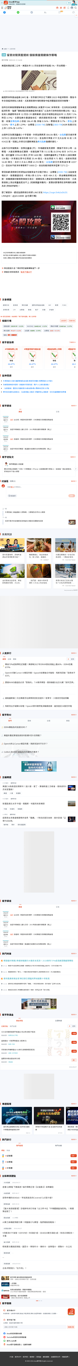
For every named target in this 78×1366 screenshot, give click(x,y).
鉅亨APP (18, 1357)
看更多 (73, 405)
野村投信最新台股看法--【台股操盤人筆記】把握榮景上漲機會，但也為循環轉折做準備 (34, 392)
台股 (5, 49)
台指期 (63, 134)
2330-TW (40, 124)
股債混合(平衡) (13, 1035)
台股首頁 (64, 321)
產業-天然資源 (13, 1053)
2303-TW (57, 124)
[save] (59, 12)
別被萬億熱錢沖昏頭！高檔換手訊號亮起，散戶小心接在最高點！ (26, 384)
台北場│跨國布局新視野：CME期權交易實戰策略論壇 (31, 419)
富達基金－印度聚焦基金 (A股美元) (14, 1040)
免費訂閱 (71, 1327)
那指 (70, 121)
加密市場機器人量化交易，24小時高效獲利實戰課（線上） (31, 429)
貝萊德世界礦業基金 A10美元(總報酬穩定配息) (18, 1049)
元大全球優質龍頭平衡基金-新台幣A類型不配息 (18, 1032)
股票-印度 (11, 1044)
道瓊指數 (14, 121)
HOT (11, 420)
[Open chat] (73, 12)
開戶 (74, 1060)
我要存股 (72, 321)
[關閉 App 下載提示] (2, 3)
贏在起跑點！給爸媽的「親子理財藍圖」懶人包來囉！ (20, 316)
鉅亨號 (25, 1357)
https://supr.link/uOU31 (55, 192)
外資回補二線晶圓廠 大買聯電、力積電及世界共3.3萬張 (25, 512)
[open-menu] (2, 8)
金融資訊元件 (55, 1357)
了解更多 (72, 342)
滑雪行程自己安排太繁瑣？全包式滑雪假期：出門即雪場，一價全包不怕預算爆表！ (65, 581)
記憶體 (9, 1155)
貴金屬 (10, 1062)
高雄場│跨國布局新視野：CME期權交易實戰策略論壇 (31, 439)
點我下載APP (26, 272)
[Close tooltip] (72, 17)
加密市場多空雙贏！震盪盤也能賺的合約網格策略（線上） (31, 448)
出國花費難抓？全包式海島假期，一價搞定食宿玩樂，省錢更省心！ (65, 556)
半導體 (9, 1168)
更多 (72, 659)
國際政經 (13, 783)
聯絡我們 (65, 1357)
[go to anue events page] (68, 8)
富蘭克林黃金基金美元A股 (10, 1058)
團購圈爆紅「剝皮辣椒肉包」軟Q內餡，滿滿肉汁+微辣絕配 (38, 556)
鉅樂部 (32, 1357)
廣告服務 (46, 1357)
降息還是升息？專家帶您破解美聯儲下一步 (22, 268)
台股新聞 (12, 49)
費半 (12, 124)
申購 (74, 1033)
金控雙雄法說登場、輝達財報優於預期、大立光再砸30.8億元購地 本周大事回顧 (12, 581)
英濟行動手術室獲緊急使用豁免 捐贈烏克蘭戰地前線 (24, 521)
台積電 (9, 1161)
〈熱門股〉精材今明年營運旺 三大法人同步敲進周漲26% (39, 581)
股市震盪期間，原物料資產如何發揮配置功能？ (11, 556)
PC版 (11, 1357)
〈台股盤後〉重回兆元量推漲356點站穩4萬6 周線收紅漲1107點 (26, 388)
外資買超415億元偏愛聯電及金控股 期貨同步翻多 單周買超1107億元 (28, 381)
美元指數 (42, 141)
